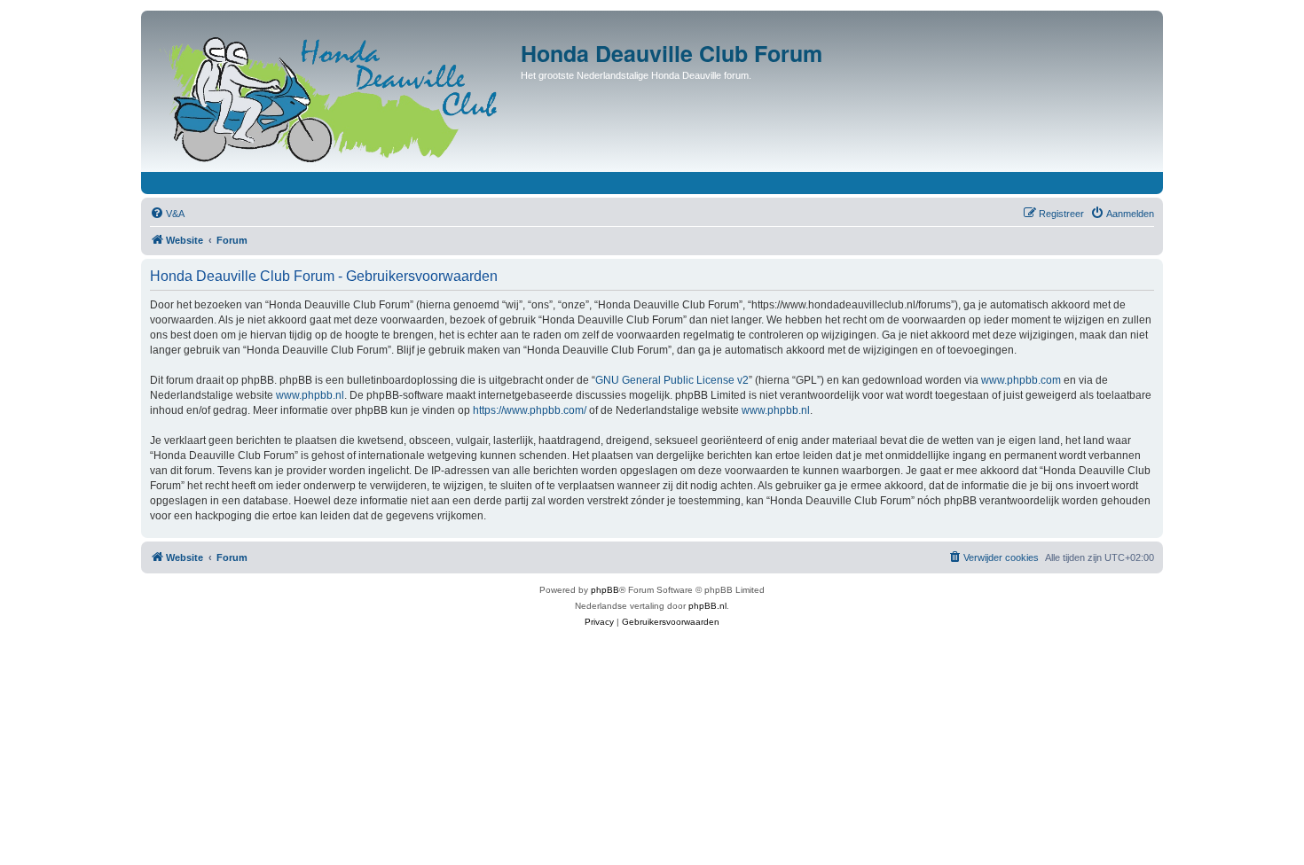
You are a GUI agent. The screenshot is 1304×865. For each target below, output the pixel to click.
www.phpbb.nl (310, 395)
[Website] (333, 96)
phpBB (605, 590)
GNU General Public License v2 (672, 380)
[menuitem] (167, 213)
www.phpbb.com (1021, 380)
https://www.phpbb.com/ (529, 410)
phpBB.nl (707, 606)
